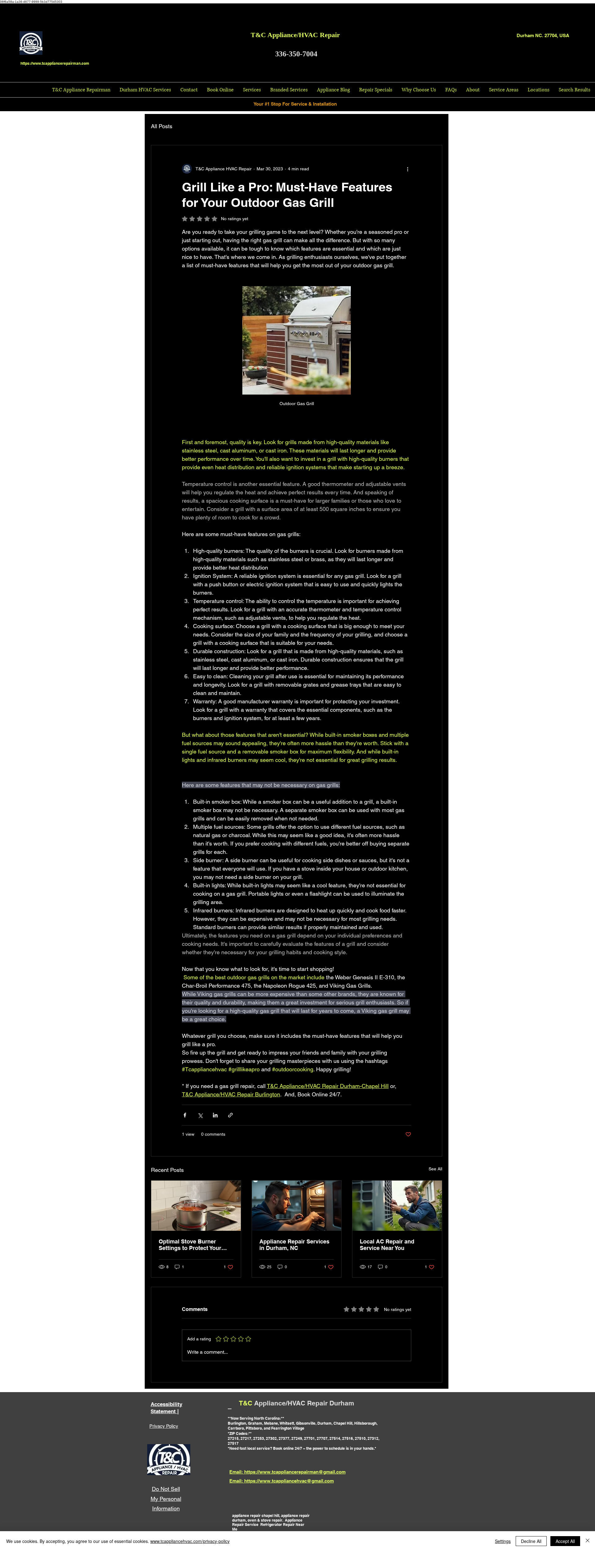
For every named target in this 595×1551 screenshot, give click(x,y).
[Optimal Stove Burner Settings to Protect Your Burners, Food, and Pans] (196, 1206)
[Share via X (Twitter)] (200, 1115)
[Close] (587, 1541)
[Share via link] (230, 1115)
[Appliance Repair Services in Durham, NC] (297, 1206)
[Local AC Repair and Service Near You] (397, 1206)
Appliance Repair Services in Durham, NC (294, 1244)
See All (435, 1168)
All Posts (161, 126)
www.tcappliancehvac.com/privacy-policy (190, 1541)
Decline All (531, 1541)
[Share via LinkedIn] (215, 1115)
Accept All (565, 1541)
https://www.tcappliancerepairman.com (54, 63)
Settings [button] (503, 1541)
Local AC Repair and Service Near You (387, 1244)
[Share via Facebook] (185, 1115)
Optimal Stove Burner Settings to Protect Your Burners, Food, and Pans (192, 1244)
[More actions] (407, 169)
